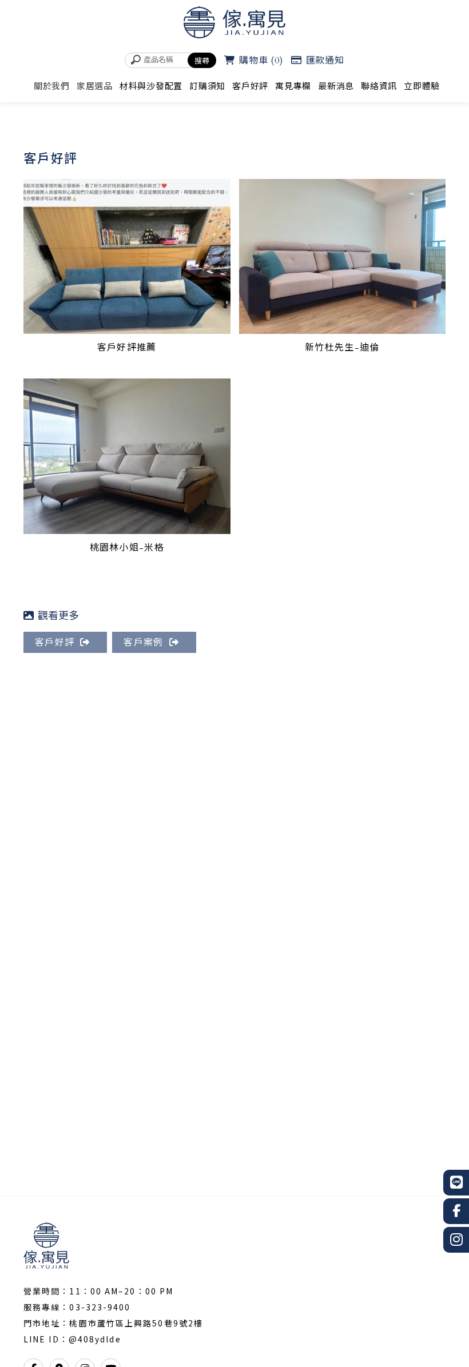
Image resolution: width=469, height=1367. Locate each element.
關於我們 (52, 86)
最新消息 (336, 86)
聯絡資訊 (379, 86)
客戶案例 (143, 642)
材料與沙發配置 (151, 86)
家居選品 (95, 86)
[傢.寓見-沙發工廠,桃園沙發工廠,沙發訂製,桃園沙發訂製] (234, 24)
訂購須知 (207, 86)
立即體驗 (422, 86)
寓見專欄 (293, 86)
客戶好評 (250, 86)
